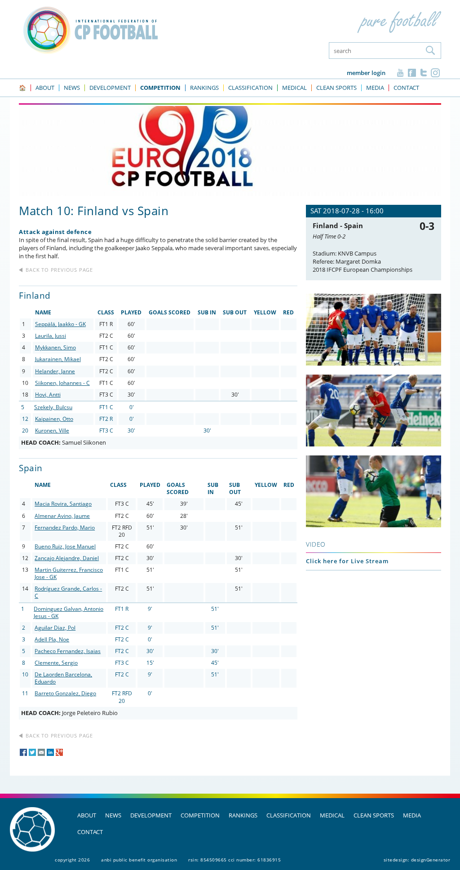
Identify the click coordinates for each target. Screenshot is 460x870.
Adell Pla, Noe (52, 639)
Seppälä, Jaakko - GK (60, 324)
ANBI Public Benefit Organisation (139, 860)
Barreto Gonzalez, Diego (65, 693)
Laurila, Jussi (50, 335)
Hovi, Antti (48, 394)
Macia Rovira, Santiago (63, 503)
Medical (332, 815)
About (86, 815)
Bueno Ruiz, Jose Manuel (65, 546)
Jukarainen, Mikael (58, 359)
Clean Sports (374, 815)
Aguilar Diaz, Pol (55, 627)
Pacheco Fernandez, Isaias (68, 651)
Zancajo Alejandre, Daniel (67, 558)
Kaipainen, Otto (54, 418)
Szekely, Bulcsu (53, 407)
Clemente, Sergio (56, 662)
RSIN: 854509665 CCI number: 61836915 (234, 860)
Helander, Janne (55, 371)
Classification (288, 815)
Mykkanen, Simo (55, 347)
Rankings (243, 815)
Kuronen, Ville (52, 430)
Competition (200, 815)
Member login (366, 72)
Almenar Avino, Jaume (62, 515)
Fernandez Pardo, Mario (65, 527)
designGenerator (431, 860)
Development (151, 815)
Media (412, 815)
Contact (90, 832)
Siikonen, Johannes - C (62, 383)
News (113, 815)
